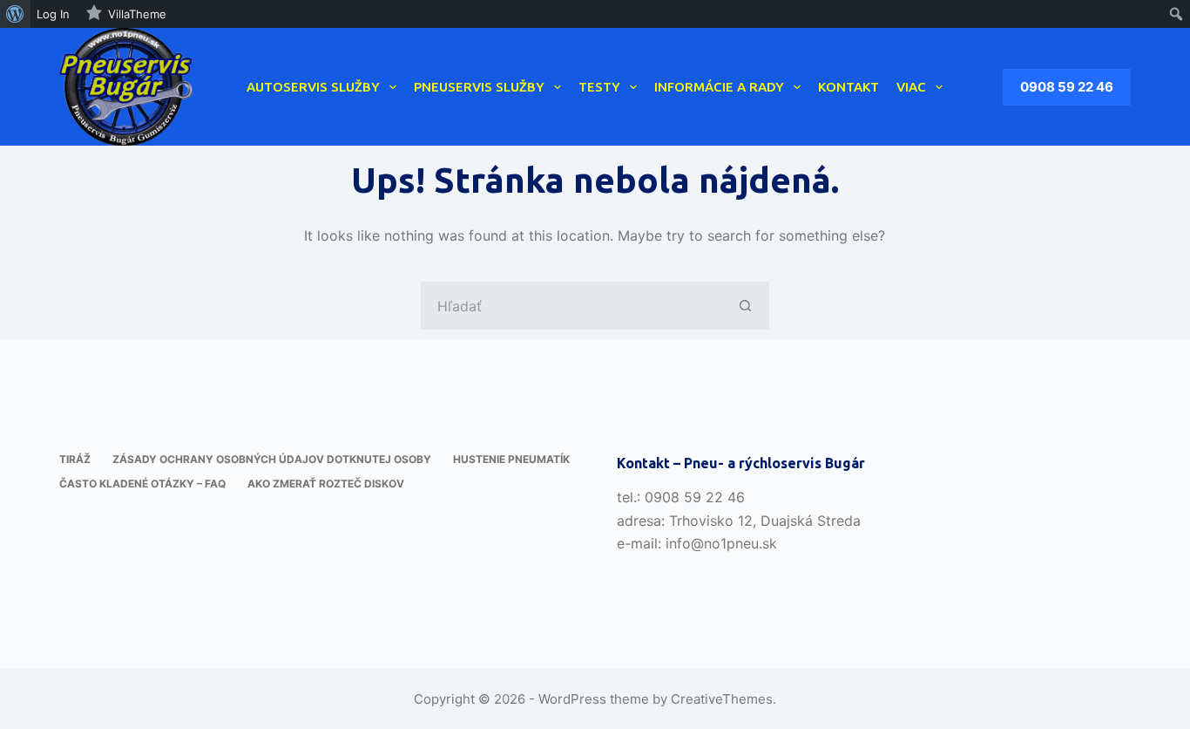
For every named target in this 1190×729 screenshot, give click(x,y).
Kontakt (848, 86)
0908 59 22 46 (1066, 86)
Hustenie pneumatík (511, 459)
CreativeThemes (722, 699)
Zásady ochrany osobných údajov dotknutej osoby (271, 459)
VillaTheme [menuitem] (137, 14)
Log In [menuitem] (53, 14)
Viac (911, 86)
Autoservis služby (313, 86)
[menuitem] (15, 14)
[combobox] (572, 306)
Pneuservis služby (479, 86)
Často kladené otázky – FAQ (142, 483)
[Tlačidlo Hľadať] (745, 306)
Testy (599, 86)
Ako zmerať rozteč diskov (325, 483)
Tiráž (75, 459)
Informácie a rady (719, 86)
